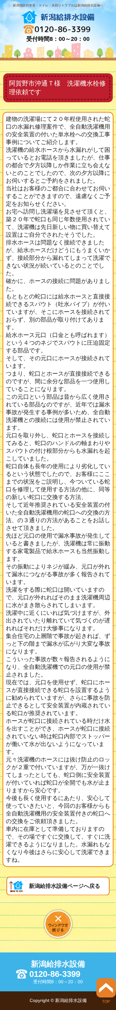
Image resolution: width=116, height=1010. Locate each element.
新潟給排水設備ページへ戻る (64, 886)
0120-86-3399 (62, 29)
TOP (106, 1001)
